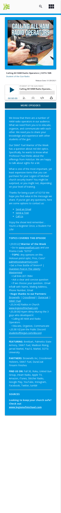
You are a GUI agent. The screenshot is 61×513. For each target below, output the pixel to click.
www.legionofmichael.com (23, 308)
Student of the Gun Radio (18, 76)
